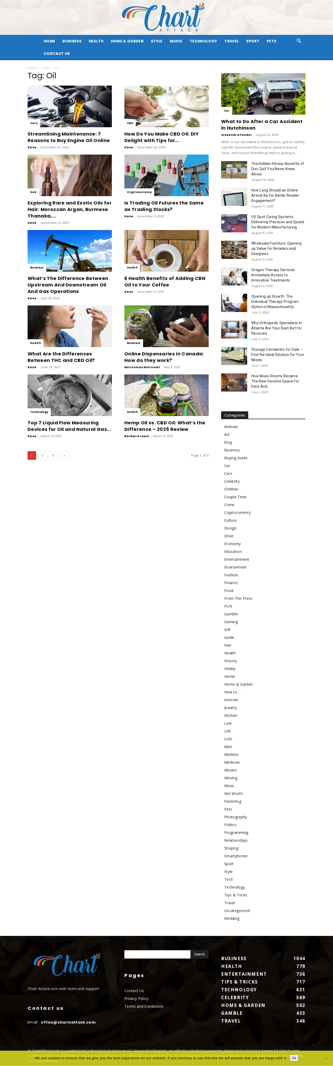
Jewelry (230, 707)
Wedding (231, 918)
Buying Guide (235, 457)
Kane (32, 147)
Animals (231, 426)
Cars (33, 123)
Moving (230, 777)
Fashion (231, 574)
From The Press (238, 598)
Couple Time (235, 496)
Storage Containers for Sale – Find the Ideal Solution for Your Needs (277, 354)
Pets (271, 41)
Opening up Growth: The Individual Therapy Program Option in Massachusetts (275, 301)
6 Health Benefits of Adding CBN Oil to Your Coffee (164, 281)
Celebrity (232, 481)
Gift (227, 629)
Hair (33, 192)
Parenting (232, 801)
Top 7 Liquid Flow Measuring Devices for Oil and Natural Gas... (69, 425)
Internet (231, 699)
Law (228, 723)
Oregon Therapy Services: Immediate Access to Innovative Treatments (273, 275)
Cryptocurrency (139, 192)
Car (226, 111)
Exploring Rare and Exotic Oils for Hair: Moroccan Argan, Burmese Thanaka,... (70, 209)
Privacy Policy (136, 998)
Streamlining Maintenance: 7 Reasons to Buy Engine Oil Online (69, 137)
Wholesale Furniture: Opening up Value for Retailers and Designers (276, 248)
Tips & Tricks (235, 894)
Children (231, 489)
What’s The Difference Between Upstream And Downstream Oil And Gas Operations (68, 285)
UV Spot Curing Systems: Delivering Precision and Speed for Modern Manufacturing (277, 222)
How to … (232, 692)
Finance (231, 582)
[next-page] (64, 455)
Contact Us (57, 53)
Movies (230, 770)
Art (226, 434)
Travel (231, 41)
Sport (252, 41)
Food (228, 590)
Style (157, 41)
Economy (232, 543)
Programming (236, 832)
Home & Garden (127, 41)
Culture (230, 520)
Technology (203, 41)
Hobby (230, 668)
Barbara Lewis (136, 436)
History (230, 660)
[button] (299, 41)
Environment (235, 567)
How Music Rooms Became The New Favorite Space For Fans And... (275, 381)
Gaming (231, 621)
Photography (235, 816)
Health (96, 41)
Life (227, 731)
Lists (228, 738)
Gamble (231, 613)
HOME (49, 41)
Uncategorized (237, 910)
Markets (231, 754)
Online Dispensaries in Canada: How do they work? (164, 356)
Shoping (231, 848)
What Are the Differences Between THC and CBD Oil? (61, 356)
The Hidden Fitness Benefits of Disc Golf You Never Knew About (277, 169)
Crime (229, 504)
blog (228, 442)
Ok (294, 1058)
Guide (229, 637)
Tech (228, 879)
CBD (130, 123)
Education (233, 551)
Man (228, 746)
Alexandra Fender (236, 135)
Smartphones (236, 855)
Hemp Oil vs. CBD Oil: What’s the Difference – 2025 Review (164, 425)
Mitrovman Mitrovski (142, 367)
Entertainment (236, 559)
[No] (326, 1058)
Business (71, 41)
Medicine (232, 762)
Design (230, 528)
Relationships (236, 840)
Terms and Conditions (143, 1006)
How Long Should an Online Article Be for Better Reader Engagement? (275, 195)
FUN (228, 606)
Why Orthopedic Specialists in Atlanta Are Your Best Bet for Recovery (276, 328)
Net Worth (233, 793)
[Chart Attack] (166, 17)
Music (176, 41)
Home (32, 68)
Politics (230, 824)
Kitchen (230, 715)
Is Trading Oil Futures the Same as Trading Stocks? (164, 206)
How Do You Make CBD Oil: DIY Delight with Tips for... (161, 137)
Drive (229, 535)
